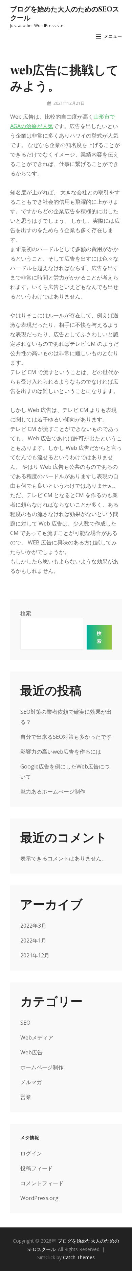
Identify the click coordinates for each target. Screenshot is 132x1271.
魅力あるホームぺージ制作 (52, 791)
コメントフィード (42, 1183)
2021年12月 (34, 955)
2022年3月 (33, 925)
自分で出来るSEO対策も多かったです (66, 736)
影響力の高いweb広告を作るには (60, 751)
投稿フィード (36, 1168)
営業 (25, 1097)
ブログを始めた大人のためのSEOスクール (64, 13)
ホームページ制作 (42, 1067)
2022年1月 (33, 940)
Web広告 (31, 1052)
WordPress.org (39, 1198)
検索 (25, 613)
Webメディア (36, 1037)
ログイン (31, 1153)
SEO (25, 1022)
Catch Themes (79, 1257)
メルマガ (31, 1082)
